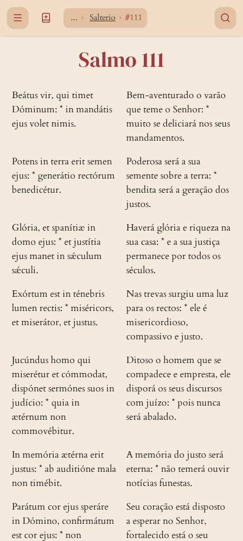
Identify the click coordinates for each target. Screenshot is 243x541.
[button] (46, 17)
